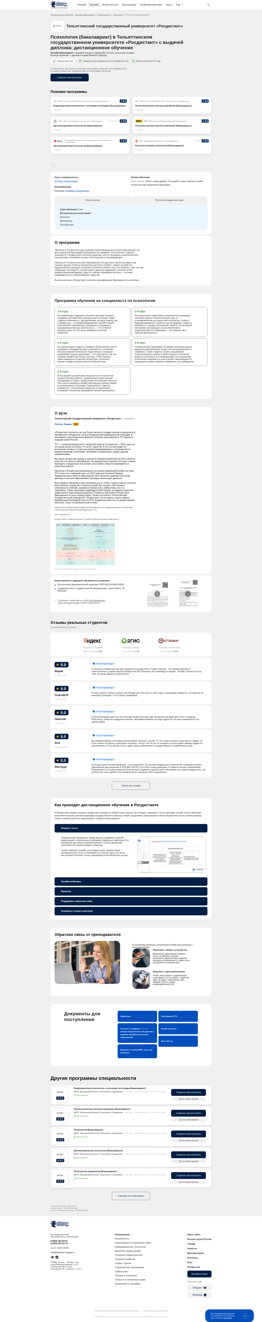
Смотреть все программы (131, 1196)
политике (228, 1318)
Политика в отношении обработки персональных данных (117, 1311)
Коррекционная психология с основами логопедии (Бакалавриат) (110, 1088)
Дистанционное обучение (61, 15)
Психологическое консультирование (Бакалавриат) (102, 1109)
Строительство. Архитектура (129, 1267)
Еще (178, 5)
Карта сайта (193, 1234)
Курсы (169, 5)
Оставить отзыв (199, 1274)
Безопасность (122, 1238)
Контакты (192, 1258)
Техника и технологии (126, 1275)
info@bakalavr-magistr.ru (62, 1252)
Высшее (94, 5)
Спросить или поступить (69, 77)
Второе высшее (110, 5)
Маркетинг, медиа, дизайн (128, 1251)
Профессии (193, 1267)
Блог (190, 1262)
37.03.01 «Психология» (66, 181)
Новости (192, 1248)
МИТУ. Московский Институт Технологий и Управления (98, 1091)
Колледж (81, 5)
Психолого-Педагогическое (129, 1255)
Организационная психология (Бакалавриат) (98, 1150)
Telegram (197, 1288)
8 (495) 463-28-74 (59, 1243)
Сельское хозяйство (125, 1259)
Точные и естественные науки (130, 1280)
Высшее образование (85, 15)
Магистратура (129, 5)
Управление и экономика (127, 1284)
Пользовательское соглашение (155, 1311)
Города (191, 1244)
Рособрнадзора (97, 600)
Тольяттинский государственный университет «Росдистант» (124, 26)
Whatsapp (197, 1295)
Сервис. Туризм (123, 1263)
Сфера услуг (121, 1271)
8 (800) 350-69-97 (59, 1241)
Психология (118, 15)
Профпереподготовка (151, 5)
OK (245, 1316)
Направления (122, 1234)
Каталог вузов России (199, 1239)
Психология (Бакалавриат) (88, 1130)
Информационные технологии (130, 1247)
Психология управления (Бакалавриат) (95, 1171)
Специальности (104, 15)
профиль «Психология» (78, 191)
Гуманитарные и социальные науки (133, 1243)
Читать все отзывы (131, 785)
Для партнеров (195, 1253)
